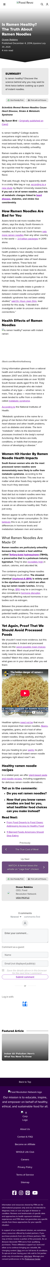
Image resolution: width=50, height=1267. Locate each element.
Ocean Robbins (10, 39)
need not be (26, 722)
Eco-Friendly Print (16, 100)
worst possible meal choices (30, 646)
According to (8, 406)
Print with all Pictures (38, 100)
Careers (25, 1159)
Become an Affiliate (25, 1144)
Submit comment (25, 977)
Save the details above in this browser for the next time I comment (27, 972)
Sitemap (25, 1182)
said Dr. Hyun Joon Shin (24, 301)
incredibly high (36, 561)
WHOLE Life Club (25, 1151)
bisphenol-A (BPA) (22, 578)
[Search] (42, 4)
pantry (31, 750)
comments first (32, 916)
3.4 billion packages (27, 238)
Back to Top (25, 1081)
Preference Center (32, 1259)
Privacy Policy (25, 1167)
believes (6, 521)
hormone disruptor (30, 593)
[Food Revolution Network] (25, 1092)
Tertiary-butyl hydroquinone (24, 554)
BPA (17, 589)
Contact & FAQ (25, 1136)
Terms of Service (25, 1174)
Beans (44, 726)
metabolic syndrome (19, 400)
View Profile (22, 898)
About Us (25, 1129)
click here (28, 1256)
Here (19, 1250)
